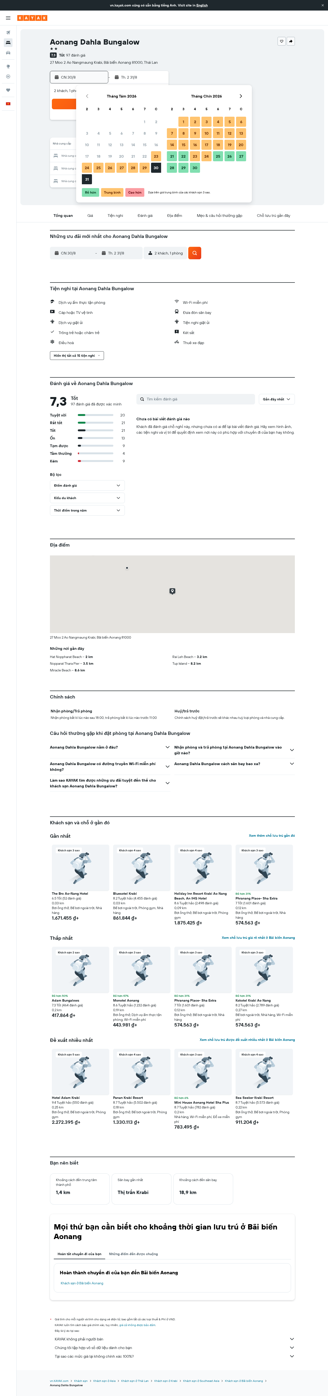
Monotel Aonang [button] (126, 1000)
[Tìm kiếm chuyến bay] (8, 32)
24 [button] (87, 167)
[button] (322, 5)
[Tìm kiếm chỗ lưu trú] (8, 42)
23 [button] (156, 156)
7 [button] (133, 133)
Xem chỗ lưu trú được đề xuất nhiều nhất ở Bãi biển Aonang (247, 1040)
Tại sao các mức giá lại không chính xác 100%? (94, 1356)
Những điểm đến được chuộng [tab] (133, 1254)
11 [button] (98, 144)
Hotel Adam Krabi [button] (66, 1098)
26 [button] (110, 167)
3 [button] (87, 133)
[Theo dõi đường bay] (8, 76)
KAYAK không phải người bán (79, 1339)
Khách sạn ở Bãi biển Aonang (82, 1283)
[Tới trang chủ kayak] (32, 18)
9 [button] (156, 133)
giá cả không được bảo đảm (137, 1325)
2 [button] (156, 121)
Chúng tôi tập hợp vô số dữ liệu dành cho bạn (93, 1347)
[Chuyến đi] (8, 90)
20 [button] (121, 156)
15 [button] (144, 144)
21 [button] (133, 156)
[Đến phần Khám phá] (8, 66)
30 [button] (156, 167)
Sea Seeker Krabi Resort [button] (254, 1098)
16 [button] (156, 144)
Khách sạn (81, 1381)
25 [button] (98, 167)
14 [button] (133, 144)
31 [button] (87, 179)
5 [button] (110, 133)
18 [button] (98, 156)
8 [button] (145, 133)
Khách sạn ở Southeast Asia (201, 1381)
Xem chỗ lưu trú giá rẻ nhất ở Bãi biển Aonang (258, 937)
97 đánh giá (75, 55)
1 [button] (144, 121)
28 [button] (133, 167)
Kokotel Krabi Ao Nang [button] (253, 1000)
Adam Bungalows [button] (65, 1000)
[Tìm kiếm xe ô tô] (8, 53)
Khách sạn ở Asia (104, 1381)
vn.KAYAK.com (59, 1381)
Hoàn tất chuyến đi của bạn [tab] (79, 1254)
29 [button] (144, 167)
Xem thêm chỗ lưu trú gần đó (272, 835)
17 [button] (87, 156)
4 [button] (98, 133)
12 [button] (110, 144)
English (202, 5)
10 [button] (87, 144)
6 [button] (122, 133)
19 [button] (110, 156)
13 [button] (121, 144)
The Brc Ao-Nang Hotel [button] (70, 893)
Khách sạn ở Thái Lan (135, 1381)
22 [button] (144, 156)
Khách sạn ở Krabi (165, 1381)
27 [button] (122, 167)
